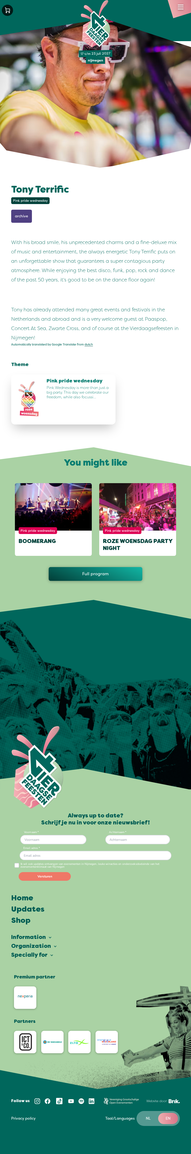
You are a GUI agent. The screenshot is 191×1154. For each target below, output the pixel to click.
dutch (89, 344)
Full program (95, 573)
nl (148, 1118)
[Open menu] (181, 7)
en (168, 1118)
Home (22, 898)
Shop (21, 920)
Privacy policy (23, 1118)
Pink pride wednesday (30, 201)
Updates (27, 909)
